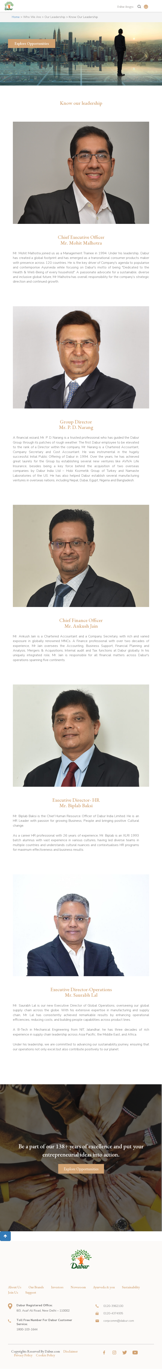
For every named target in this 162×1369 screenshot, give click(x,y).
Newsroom (78, 1287)
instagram (114, 1352)
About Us (14, 1287)
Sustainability (131, 1287)
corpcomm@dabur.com (118, 1321)
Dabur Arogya (125, 6)
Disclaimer (70, 1351)
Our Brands (36, 1287)
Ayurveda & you (104, 1287)
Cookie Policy (45, 1355)
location (10, 1306)
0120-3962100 (113, 1306)
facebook (104, 1352)
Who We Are (32, 17)
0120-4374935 (113, 1313)
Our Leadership (55, 17)
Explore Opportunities (32, 43)
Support (30, 1292)
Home (16, 17)
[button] (5, 1236)
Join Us (13, 1292)
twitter (124, 1352)
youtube (135, 1352)
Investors (57, 1287)
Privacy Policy (23, 1355)
